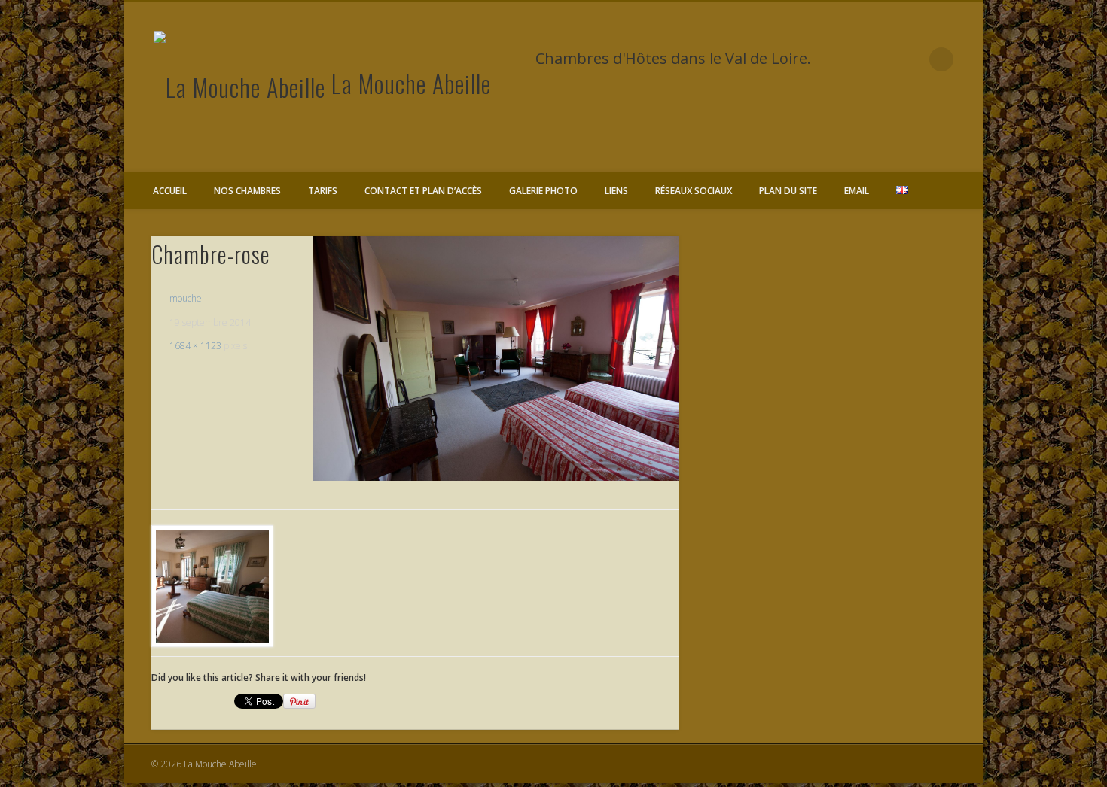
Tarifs (322, 190)
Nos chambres (247, 190)
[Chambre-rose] (496, 358)
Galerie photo (543, 190)
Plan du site (788, 190)
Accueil (170, 190)
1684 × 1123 (195, 345)
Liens (616, 190)
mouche (185, 298)
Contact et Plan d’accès (423, 190)
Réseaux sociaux (693, 190)
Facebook (910, 59)
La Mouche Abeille (411, 83)
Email (856, 190)
